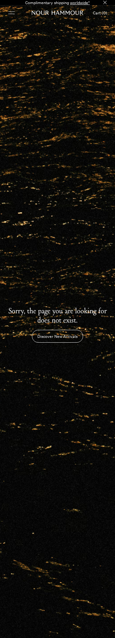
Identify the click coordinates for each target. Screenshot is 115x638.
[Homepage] (57, 13)
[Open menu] (11, 12)
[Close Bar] (105, 2)
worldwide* (80, 2)
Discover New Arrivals (57, 336)
